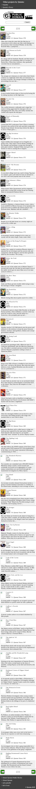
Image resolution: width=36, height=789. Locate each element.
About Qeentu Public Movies (12, 778)
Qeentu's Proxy (8, 7)
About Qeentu (7, 780)
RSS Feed (6, 785)
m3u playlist (7, 783)
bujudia (5, 5)
